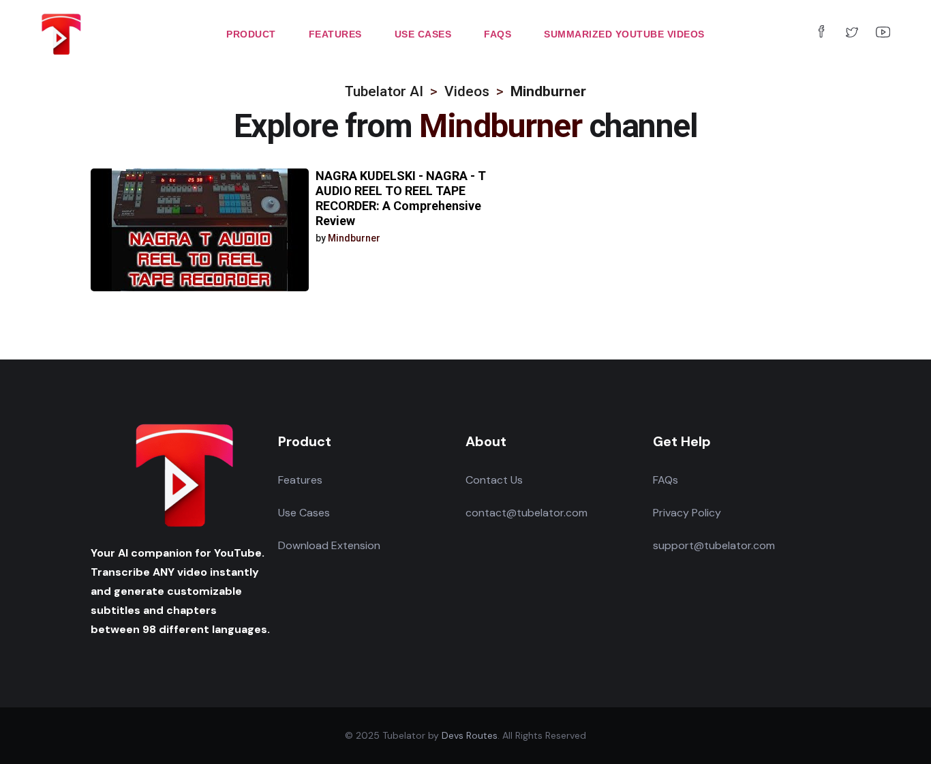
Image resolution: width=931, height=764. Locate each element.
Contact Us (494, 480)
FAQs (665, 480)
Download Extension (329, 545)
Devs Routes (470, 735)
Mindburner (354, 238)
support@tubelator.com (714, 545)
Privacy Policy (687, 512)
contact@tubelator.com (526, 512)
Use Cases (304, 512)
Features (300, 480)
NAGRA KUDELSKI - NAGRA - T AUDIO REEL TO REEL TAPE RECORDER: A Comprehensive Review (401, 198)
